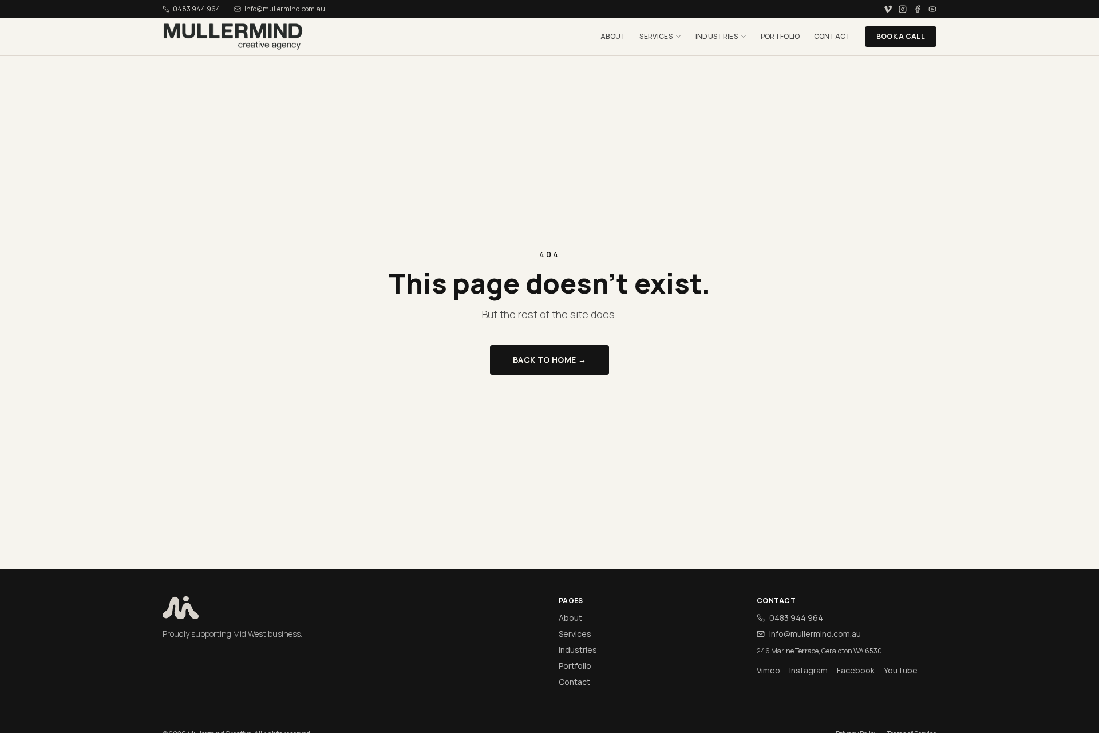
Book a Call (900, 36)
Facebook (856, 670)
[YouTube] (932, 9)
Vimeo (768, 670)
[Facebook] (918, 9)
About (613, 36)
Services (655, 36)
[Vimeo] (888, 9)
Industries (716, 36)
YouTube (901, 670)
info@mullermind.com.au (815, 633)
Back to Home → (549, 359)
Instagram (808, 670)
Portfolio (780, 36)
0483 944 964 (196, 9)
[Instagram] (903, 9)
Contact (832, 36)
